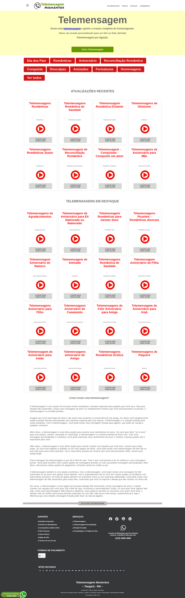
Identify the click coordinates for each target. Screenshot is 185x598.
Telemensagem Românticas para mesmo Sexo (109, 217)
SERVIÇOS (133, 6)
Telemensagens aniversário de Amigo (75, 355)
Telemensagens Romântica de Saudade (75, 107)
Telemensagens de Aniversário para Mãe (144, 153)
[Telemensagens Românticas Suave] (40, 179)
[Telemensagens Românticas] (40, 133)
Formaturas (104, 69)
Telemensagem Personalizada (85, 524)
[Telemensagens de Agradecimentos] (40, 243)
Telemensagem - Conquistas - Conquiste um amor (109, 153)
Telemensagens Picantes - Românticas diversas (144, 217)
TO (123, 570)
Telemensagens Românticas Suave (40, 151)
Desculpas (58, 69)
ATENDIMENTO (145, 6)
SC (114, 570)
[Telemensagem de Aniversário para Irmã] (145, 336)
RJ (98, 570)
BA (53, 570)
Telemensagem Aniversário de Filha (144, 261)
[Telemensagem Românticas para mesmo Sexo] (110, 243)
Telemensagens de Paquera (144, 353)
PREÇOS (125, 6)
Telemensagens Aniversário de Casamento (75, 309)
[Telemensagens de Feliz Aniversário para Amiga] (110, 336)
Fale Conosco (44, 531)
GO (66, 570)
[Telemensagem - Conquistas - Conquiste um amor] (110, 179)
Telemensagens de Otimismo (144, 105)
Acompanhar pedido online (49, 528)
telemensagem (72, 28)
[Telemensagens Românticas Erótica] (110, 382)
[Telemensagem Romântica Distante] (110, 133)
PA (83, 570)
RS (104, 570)
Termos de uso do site (47, 540)
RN (101, 570)
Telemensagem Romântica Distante (109, 105)
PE (92, 570)
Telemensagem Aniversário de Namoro (40, 263)
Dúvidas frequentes (46, 521)
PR (89, 570)
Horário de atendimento (48, 524)
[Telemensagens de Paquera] (145, 382)
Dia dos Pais (36, 60)
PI (95, 570)
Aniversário (88, 60)
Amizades (80, 69)
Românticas (62, 60)
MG (79, 570)
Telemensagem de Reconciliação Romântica (74, 153)
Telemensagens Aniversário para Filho (40, 309)
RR (111, 570)
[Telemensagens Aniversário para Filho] (40, 336)
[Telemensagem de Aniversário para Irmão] (40, 382)
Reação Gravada (80, 528)
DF (59, 570)
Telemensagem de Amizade (74, 261)
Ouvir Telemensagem (92, 49)
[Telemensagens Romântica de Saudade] (75, 133)
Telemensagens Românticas (40, 105)
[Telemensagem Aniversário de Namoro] (40, 289)
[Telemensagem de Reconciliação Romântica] (75, 179)
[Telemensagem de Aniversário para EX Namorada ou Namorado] (75, 243)
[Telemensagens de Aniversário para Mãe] (145, 179)
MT (73, 570)
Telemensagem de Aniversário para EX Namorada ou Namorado (75, 218)
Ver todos (34, 77)
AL (43, 570)
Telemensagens (80, 521)
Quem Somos (44, 534)
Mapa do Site (44, 537)
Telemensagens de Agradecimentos (40, 215)
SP (117, 570)
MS (76, 570)
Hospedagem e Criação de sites (86, 531)
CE (56, 570)
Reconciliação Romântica (123, 60)
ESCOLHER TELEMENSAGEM (92, 503)
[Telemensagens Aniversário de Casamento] (75, 336)
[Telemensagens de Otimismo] (145, 133)
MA (69, 570)
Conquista (35, 69)
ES (63, 570)
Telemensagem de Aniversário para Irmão (40, 355)
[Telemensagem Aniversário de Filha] (145, 289)
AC (40, 570)
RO (108, 570)
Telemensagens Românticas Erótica (109, 353)
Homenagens (131, 69)
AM (47, 570)
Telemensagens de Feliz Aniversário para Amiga (110, 309)
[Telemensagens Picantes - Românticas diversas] (145, 243)
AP (50, 570)
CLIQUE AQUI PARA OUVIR (40, 140)
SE (120, 570)
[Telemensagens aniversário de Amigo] (75, 382)
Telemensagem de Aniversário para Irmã (144, 309)
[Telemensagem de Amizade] (75, 289)
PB (86, 570)
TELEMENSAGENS (113, 6)
